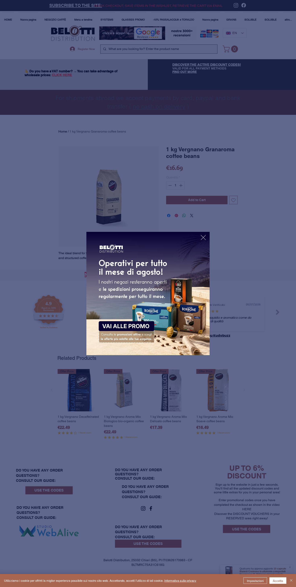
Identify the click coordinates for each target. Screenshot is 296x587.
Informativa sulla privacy (180, 580)
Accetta (278, 581)
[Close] (291, 580)
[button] (203, 237)
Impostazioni (255, 581)
